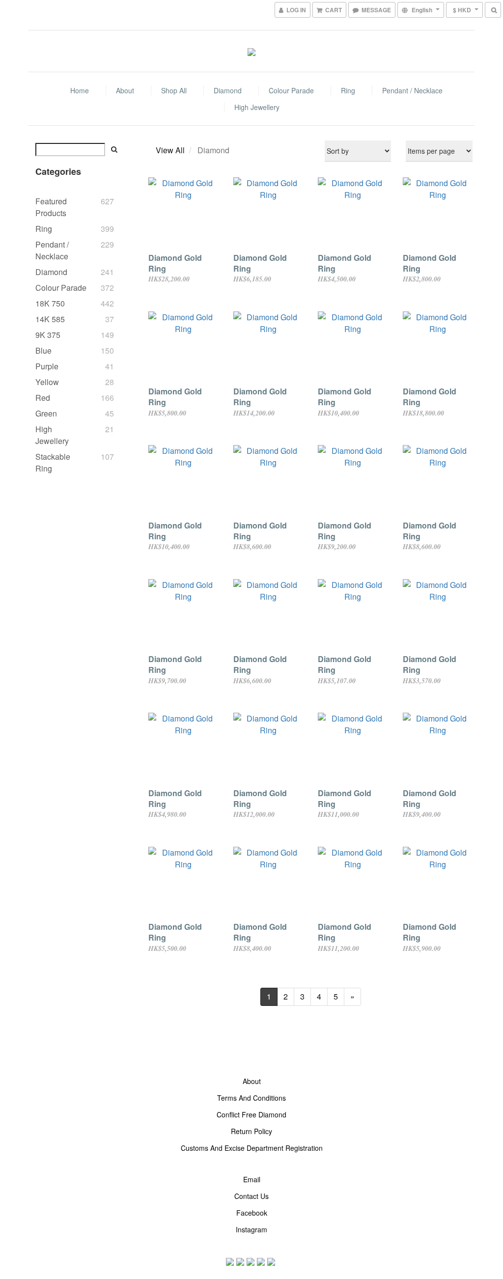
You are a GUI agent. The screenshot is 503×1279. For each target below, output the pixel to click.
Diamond (228, 90)
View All (170, 150)
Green (46, 413)
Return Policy (251, 1131)
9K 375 (47, 334)
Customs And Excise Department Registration (252, 1148)
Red (42, 397)
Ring (348, 90)
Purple (46, 366)
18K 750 (50, 303)
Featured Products (51, 207)
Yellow (47, 382)
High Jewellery (256, 107)
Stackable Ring (52, 462)
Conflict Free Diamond (251, 1114)
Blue (43, 350)
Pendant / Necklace (412, 90)
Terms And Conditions (251, 1098)
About (125, 90)
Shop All (174, 90)
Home (79, 90)
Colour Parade (291, 90)
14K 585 (50, 319)
